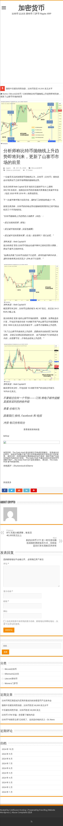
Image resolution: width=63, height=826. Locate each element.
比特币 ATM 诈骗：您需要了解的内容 (18, 715)
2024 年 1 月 (7, 792)
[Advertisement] (31, 51)
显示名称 (8, 591)
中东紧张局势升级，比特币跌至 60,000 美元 (21, 710)
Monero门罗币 (11, 683)
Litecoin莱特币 (11, 678)
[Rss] (31, 821)
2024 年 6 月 (7, 768)
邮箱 (6, 601)
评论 (6, 564)
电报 (39, 415)
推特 (17, 415)
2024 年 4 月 (7, 778)
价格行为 (14, 408)
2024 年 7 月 (7, 763)
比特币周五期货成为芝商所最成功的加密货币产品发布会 (27, 700)
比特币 (48, 177)
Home (5, 94)
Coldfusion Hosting (17, 810)
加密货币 (31, 8)
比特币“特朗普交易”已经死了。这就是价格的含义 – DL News (28, 719)
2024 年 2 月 (7, 787)
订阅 (38, 397)
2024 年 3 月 (7, 782)
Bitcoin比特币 (15, 94)
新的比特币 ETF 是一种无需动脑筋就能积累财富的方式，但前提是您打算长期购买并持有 (41, 542)
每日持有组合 (17, 422)
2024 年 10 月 (8, 749)
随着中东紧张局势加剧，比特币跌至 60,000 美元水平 (29, 88)
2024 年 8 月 (7, 759)
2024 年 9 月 (7, 754)
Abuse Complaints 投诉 (22, 812)
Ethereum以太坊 (12, 674)
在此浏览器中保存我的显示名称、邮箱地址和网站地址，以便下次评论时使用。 (30, 622)
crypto (8, 168)
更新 (16, 318)
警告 (16, 245)
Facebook (26, 415)
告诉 (26, 187)
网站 (5, 611)
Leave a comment (13, 170)
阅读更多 (7, 482)
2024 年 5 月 (7, 773)
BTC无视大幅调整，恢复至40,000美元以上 (19, 533)
